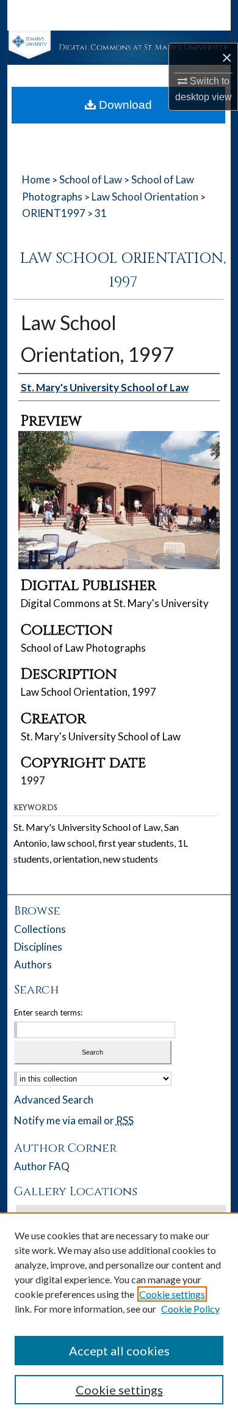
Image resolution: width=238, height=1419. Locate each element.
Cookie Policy (190, 1308)
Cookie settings (172, 1294)
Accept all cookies (119, 1350)
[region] (119, 1315)
